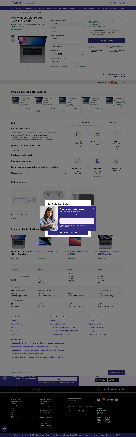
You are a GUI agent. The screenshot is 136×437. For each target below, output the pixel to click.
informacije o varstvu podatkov (67, 217)
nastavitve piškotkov (58, 215)
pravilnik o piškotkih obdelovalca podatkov (62, 219)
